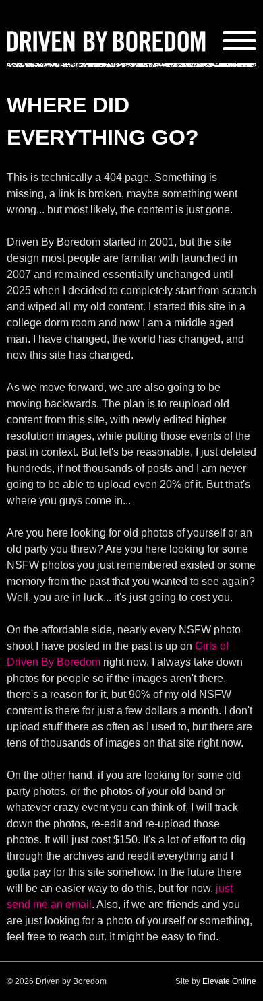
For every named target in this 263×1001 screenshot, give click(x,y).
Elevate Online (229, 981)
